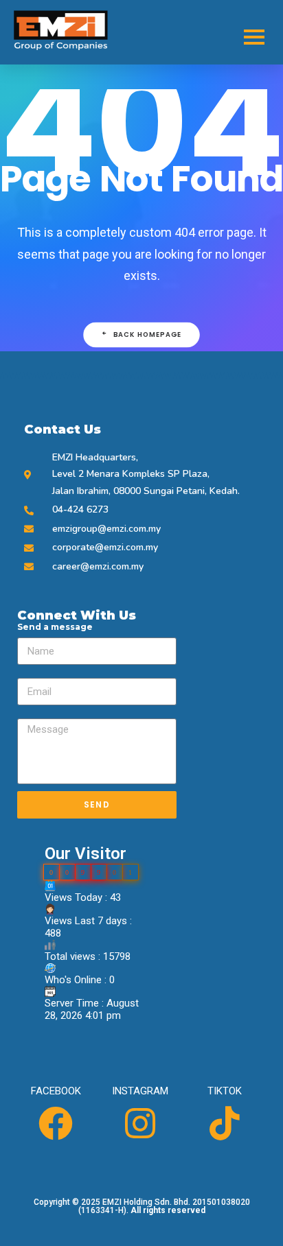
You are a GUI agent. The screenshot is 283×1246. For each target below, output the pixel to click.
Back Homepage (147, 335)
